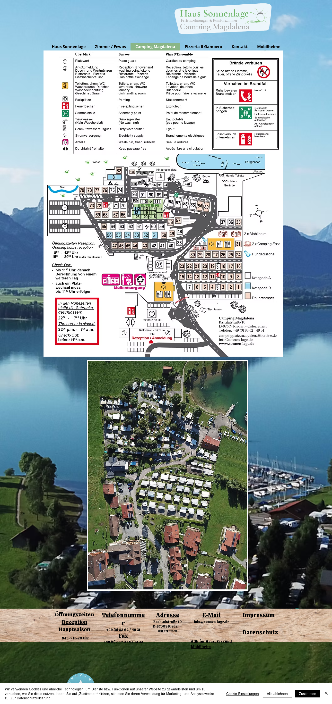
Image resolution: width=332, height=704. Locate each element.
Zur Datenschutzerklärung (30, 698)
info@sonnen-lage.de (211, 622)
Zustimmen (307, 693)
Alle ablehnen (277, 693)
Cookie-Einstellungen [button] (242, 693)
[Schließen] (326, 693)
